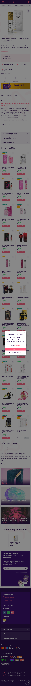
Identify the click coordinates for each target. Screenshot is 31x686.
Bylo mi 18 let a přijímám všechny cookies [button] (15, 349)
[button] (15, 352)
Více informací (17, 345)
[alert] (15, 343)
